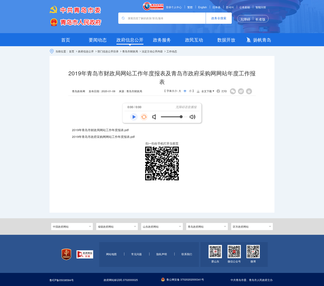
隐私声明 (161, 254)
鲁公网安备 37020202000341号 (185, 279)
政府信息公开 (86, 51)
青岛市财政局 (130, 51)
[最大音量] (192, 117)
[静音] (155, 117)
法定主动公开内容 (152, 51)
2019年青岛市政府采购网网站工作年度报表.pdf (103, 136)
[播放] (134, 117)
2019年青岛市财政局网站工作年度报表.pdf (100, 130)
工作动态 (171, 51)
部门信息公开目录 (108, 51)
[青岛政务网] (153, 6)
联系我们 (187, 254)
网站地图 (111, 254)
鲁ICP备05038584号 (62, 280)
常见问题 (136, 254)
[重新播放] (144, 117)
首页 (71, 51)
